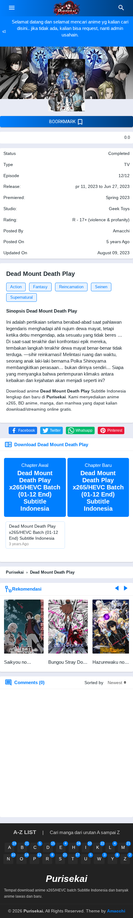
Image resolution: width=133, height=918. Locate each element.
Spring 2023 (118, 197)
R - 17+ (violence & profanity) (101, 219)
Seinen (101, 287)
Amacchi (116, 910)
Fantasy (40, 287)
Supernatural (21, 297)
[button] (23, 430)
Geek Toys (119, 208)
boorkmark (62, 121)
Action (16, 287)
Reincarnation (71, 287)
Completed (119, 153)
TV (127, 164)
